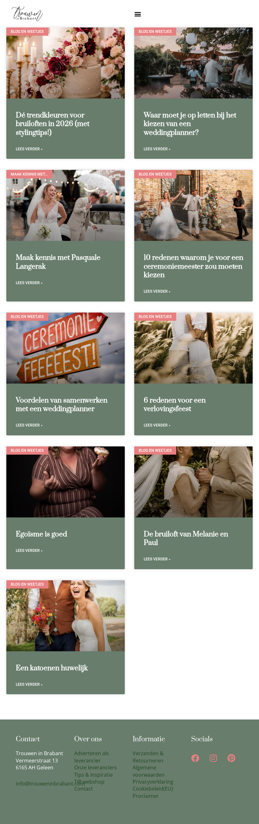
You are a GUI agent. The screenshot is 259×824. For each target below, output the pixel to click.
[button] (138, 14)
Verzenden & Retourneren (148, 757)
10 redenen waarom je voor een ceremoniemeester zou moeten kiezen (193, 266)
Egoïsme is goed (41, 534)
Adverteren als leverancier (91, 757)
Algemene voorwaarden (149, 771)
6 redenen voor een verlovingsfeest (175, 405)
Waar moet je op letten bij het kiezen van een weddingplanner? (190, 124)
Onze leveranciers (95, 767)
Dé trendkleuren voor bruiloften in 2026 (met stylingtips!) (52, 124)
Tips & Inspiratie (93, 774)
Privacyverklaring (153, 781)
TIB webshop (89, 781)
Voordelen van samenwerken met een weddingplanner (61, 405)
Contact (83, 788)
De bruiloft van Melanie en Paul (186, 538)
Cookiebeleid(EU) (153, 788)
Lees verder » (29, 149)
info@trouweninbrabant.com (50, 783)
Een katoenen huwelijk (52, 668)
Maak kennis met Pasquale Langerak (58, 262)
